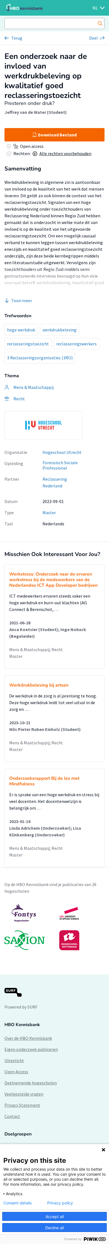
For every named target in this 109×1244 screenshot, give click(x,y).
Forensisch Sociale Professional (60, 465)
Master (49, 512)
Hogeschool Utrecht (62, 452)
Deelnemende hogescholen (30, 1083)
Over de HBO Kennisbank (28, 1038)
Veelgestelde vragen (23, 1094)
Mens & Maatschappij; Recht (36, 649)
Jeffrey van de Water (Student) (35, 112)
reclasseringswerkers (76, 344)
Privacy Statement (22, 1105)
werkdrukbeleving (59, 330)
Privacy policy (60, 1203)
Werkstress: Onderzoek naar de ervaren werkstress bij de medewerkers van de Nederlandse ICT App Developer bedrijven (53, 579)
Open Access (16, 1071)
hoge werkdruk (21, 330)
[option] (43, 425)
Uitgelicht (14, 1060)
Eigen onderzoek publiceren (31, 1049)
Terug (16, 37)
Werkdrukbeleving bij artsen (38, 685)
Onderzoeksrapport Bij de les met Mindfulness (44, 781)
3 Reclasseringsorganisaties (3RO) (40, 357)
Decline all (54, 1227)
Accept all (55, 1216)
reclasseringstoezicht (28, 344)
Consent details (17, 1203)
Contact (12, 1116)
